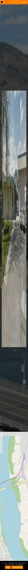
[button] (2, 434)
